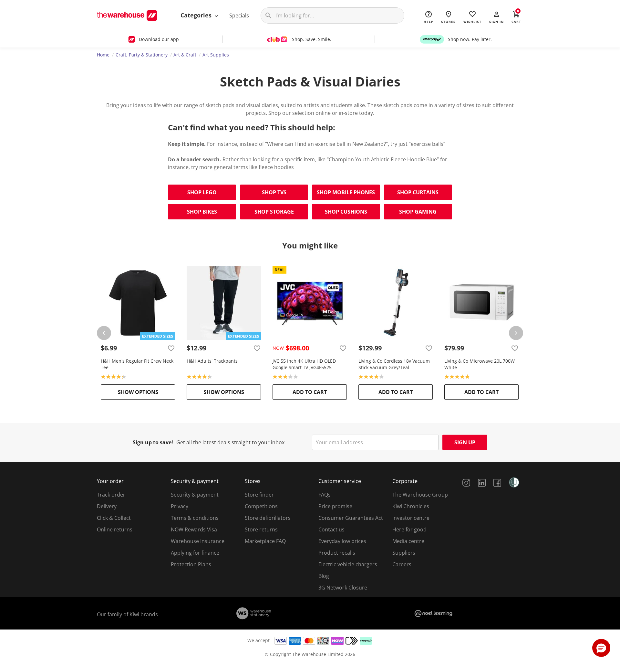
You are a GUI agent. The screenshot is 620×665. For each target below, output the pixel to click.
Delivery (107, 506)
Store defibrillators (268, 517)
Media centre (408, 541)
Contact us (331, 529)
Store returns (261, 529)
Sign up (464, 442)
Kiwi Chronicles (410, 506)
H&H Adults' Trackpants (212, 361)
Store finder (259, 494)
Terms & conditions (195, 517)
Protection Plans (191, 564)
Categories (197, 15)
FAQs (324, 494)
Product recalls (336, 552)
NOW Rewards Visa (194, 529)
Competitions (261, 506)
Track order (111, 494)
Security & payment (195, 494)
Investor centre (410, 517)
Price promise (335, 506)
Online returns (114, 529)
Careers (401, 564)
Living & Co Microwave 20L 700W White (479, 364)
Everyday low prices (342, 541)
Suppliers (403, 552)
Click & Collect (114, 517)
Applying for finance (195, 552)
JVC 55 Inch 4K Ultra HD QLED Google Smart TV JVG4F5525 (304, 364)
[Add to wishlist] (171, 348)
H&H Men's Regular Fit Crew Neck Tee (137, 364)
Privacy (179, 506)
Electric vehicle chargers (347, 564)
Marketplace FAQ (265, 541)
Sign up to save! (153, 442)
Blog (323, 575)
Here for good (409, 529)
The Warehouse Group (420, 494)
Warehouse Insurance (197, 541)
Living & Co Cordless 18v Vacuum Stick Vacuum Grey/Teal (394, 364)
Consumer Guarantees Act (350, 517)
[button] (496, 16)
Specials (239, 15)
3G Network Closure (342, 587)
